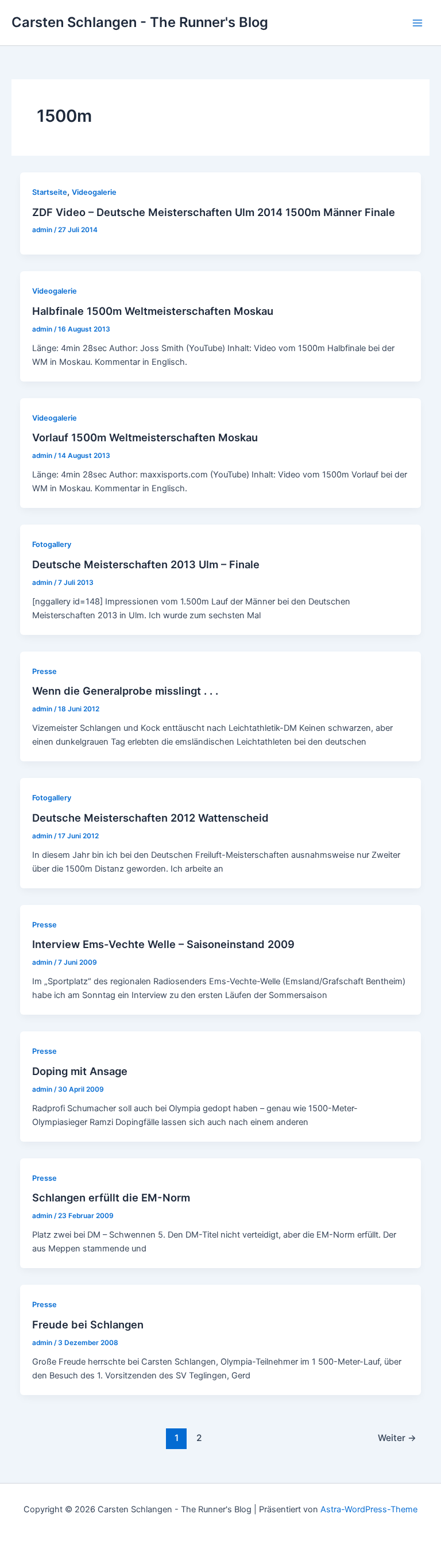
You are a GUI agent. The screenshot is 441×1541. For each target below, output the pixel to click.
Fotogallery (51, 544)
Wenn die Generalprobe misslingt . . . (125, 690)
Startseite (49, 192)
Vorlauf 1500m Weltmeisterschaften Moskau (145, 437)
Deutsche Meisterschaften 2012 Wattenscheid (150, 817)
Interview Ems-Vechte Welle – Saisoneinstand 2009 (163, 944)
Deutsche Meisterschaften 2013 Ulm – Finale (146, 564)
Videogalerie (94, 192)
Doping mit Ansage (79, 1071)
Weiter (397, 1437)
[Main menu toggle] (417, 23)
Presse (44, 671)
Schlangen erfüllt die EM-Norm (111, 1197)
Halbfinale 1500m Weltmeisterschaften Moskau (152, 311)
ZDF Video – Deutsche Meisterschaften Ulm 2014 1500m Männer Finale (213, 212)
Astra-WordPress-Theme (368, 1509)
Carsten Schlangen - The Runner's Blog (139, 22)
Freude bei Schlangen (88, 1324)
